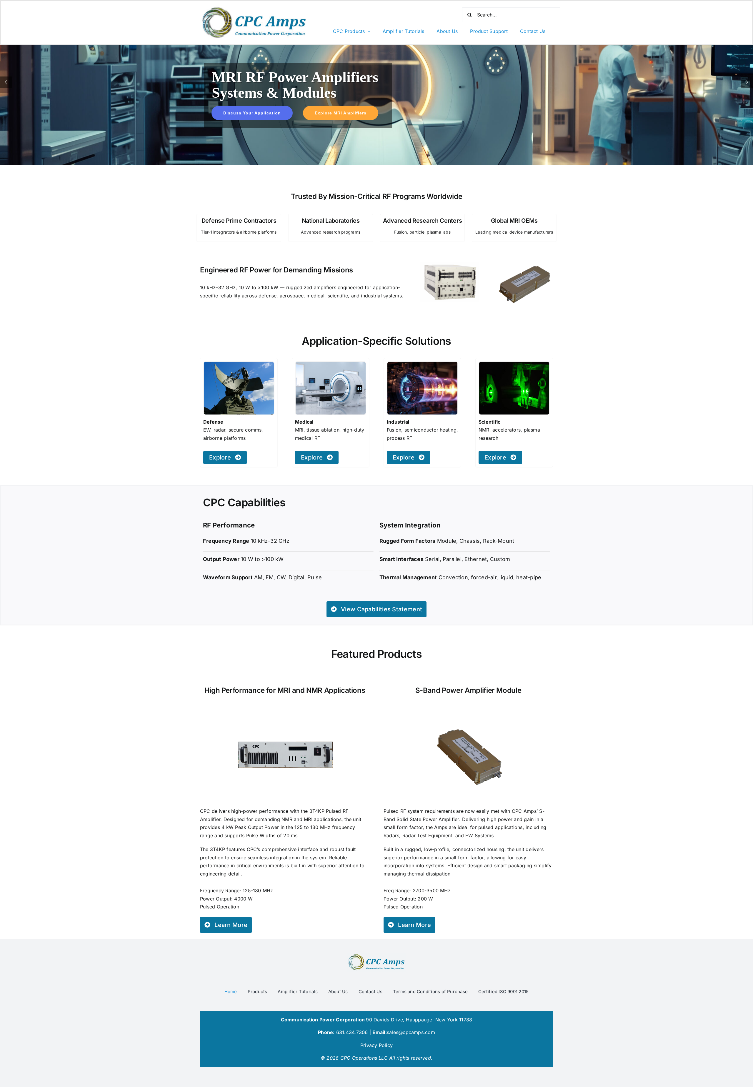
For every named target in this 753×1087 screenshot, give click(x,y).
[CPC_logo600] (254, 7)
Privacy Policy (376, 1045)
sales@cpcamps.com (411, 1032)
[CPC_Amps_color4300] (376, 955)
